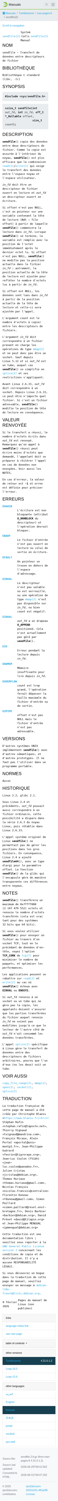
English (10, 1402)
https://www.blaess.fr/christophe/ (30, 1118)
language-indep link (17, 1326)
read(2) (8, 166)
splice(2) (9, 373)
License (30, 1494)
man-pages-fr (44, 13)
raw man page (14, 1333)
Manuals (10, 13)
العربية (9, 1394)
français (10, 1410)
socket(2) (24, 1087)
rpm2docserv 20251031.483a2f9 (37, 1488)
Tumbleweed (26, 13)
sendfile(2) (11, 36)
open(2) (8, 1087)
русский (10, 1441)
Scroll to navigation (13, 25)
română (10, 1433)
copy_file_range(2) (16, 1083)
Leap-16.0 (11, 1368)
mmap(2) (38, 349)
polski (9, 1426)
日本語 (10, 1418)
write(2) (21, 166)
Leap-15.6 (11, 1376)
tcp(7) (26, 955)
